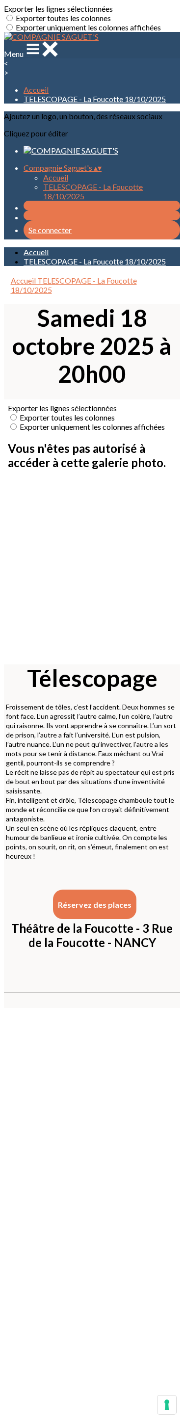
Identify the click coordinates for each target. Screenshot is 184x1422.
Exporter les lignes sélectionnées (58, 8)
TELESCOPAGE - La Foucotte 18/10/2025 (95, 99)
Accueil (36, 89)
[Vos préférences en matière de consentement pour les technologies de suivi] (167, 1405)
